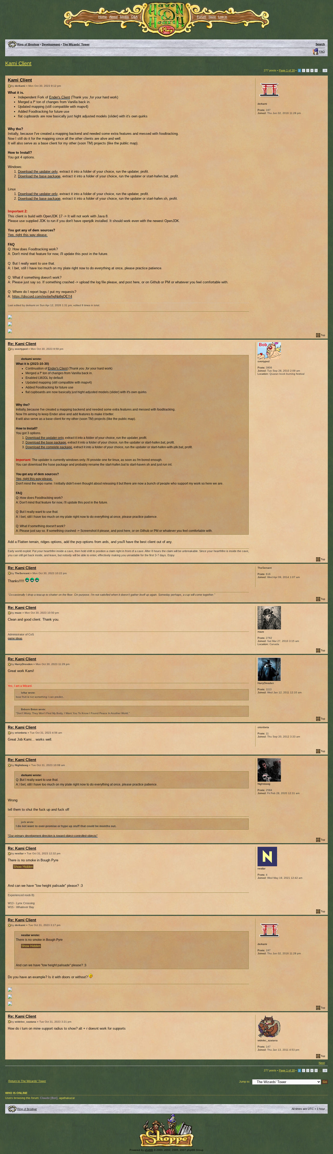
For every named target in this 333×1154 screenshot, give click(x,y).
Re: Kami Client (22, 343)
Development (51, 44)
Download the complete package (48, 447)
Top (323, 335)
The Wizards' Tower (76, 44)
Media (124, 17)
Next (322, 1062)
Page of (287, 70)
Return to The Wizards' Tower (27, 1081)
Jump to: (244, 1081)
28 (324, 70)
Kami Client (18, 63)
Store (212, 17)
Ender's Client (59, 97)
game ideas (15, 638)
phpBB (149, 1150)
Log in (222, 17)
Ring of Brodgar (28, 44)
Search (320, 44)
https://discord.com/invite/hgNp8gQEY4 (42, 296)
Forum (201, 17)
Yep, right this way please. (28, 235)
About (113, 17)
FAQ (322, 51)
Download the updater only (37, 171)
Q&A (134, 17)
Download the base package (39, 176)
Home (102, 17)
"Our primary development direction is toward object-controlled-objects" (53, 835)
